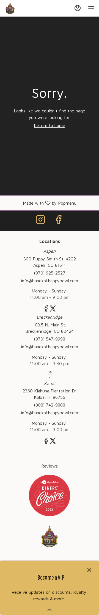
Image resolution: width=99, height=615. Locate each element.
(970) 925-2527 (49, 272)
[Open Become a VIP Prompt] (49, 609)
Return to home (49, 125)
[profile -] (77, 8)
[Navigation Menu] (91, 8)
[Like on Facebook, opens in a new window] (59, 221)
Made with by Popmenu (40, 202)
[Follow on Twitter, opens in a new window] (53, 309)
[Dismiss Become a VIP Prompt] (89, 570)
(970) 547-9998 (49, 338)
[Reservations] (49, 494)
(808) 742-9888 (49, 404)
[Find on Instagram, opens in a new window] (40, 221)
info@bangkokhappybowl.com (49, 280)
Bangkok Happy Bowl (49, 536)
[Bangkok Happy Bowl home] (29, 8)
